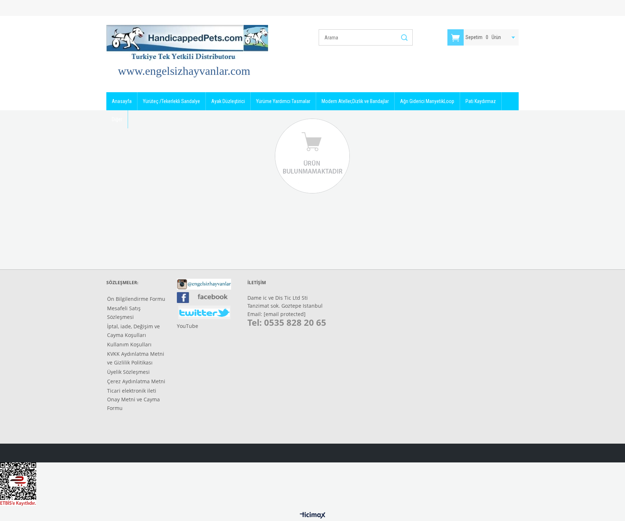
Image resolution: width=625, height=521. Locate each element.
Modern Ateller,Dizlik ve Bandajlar (355, 101)
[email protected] (285, 314)
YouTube (187, 326)
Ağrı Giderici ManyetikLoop (427, 101)
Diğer (117, 119)
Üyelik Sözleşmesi (128, 371)
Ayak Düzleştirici (228, 101)
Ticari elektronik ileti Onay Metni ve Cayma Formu (133, 399)
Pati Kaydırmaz (480, 101)
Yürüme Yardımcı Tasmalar (283, 101)
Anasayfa (122, 101)
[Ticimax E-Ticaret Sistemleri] (313, 515)
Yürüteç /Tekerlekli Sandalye (171, 101)
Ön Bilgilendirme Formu (136, 298)
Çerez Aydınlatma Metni (136, 381)
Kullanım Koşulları (129, 344)
